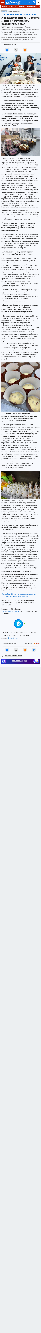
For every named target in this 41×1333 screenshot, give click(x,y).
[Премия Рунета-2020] (18, 2)
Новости (4, 6)
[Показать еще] (34, 50)
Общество (4, 11)
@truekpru (12, 638)
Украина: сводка (32, 6)
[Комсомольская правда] (11, 2)
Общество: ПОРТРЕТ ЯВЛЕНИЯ (13, 655)
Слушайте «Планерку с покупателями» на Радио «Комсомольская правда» (18, 595)
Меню (2, 2)
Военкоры (22, 6)
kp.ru (38, 643)
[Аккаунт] (38, 2)
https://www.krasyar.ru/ (11, 611)
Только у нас (13, 6)
